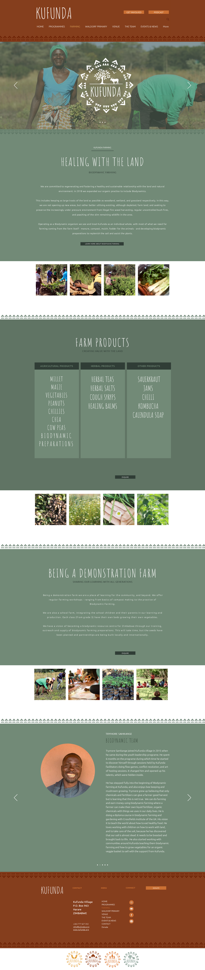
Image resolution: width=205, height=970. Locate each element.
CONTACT (106, 923)
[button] (125, 477)
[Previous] (15, 85)
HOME (104, 901)
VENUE (105, 914)
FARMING (106, 907)
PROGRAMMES (108, 904)
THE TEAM (106, 917)
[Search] (168, 19)
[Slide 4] (102, 122)
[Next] (189, 85)
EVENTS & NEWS (109, 920)
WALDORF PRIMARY (110, 910)
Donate (105, 927)
